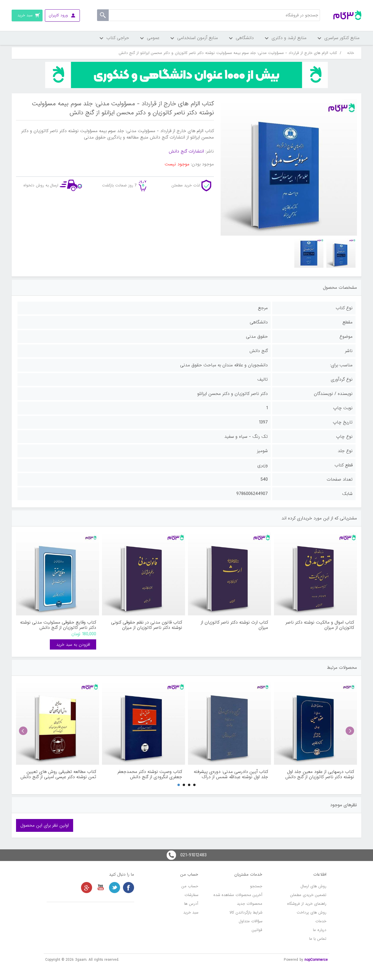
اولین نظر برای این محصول (44, 825)
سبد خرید (190, 912)
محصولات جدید (249, 904)
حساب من (190, 886)
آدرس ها (191, 904)
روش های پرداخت (311, 912)
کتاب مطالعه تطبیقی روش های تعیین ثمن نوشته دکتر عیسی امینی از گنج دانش (58, 774)
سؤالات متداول (250, 921)
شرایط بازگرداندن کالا (246, 912)
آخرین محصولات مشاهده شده (237, 895)
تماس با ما (317, 939)
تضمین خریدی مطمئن (308, 895)
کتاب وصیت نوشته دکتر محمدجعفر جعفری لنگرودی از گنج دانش (149, 774)
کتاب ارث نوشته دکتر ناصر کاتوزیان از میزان (234, 625)
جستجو (256, 886)
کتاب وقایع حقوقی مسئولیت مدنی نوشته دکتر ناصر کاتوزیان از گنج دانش (58, 625)
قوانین (257, 930)
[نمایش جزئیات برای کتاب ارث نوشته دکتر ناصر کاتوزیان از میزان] (229, 573)
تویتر (114, 887)
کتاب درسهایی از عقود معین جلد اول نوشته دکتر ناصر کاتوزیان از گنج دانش (319, 774)
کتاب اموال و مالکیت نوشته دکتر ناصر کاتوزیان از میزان (320, 625)
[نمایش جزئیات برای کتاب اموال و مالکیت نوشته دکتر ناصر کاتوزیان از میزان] (315, 573)
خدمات (320, 921)
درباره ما (319, 930)
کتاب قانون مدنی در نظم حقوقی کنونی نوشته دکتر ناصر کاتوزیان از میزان (146, 625)
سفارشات (191, 895)
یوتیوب (100, 887)
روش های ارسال (313, 886)
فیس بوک (128, 887)
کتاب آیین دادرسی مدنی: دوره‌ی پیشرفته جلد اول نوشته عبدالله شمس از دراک (231, 774)
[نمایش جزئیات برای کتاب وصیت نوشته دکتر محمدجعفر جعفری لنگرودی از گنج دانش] (143, 723)
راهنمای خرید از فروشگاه (306, 904)
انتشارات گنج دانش (186, 151)
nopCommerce (316, 960)
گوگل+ (86, 887)
